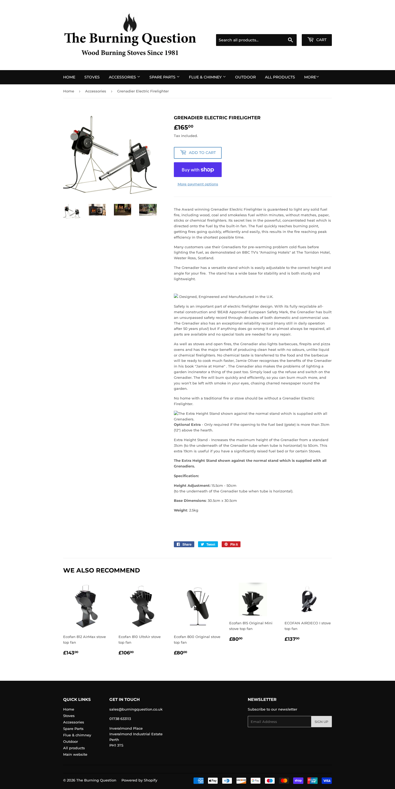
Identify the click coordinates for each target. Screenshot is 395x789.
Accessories (123, 77)
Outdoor (245, 77)
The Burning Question (96, 780)
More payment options (198, 184)
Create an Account (317, 27)
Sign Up (321, 722)
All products (280, 77)
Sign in (289, 27)
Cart (320, 39)
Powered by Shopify (139, 780)
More (310, 77)
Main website (75, 754)
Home (69, 77)
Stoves (92, 77)
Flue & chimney (206, 77)
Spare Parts (163, 77)
